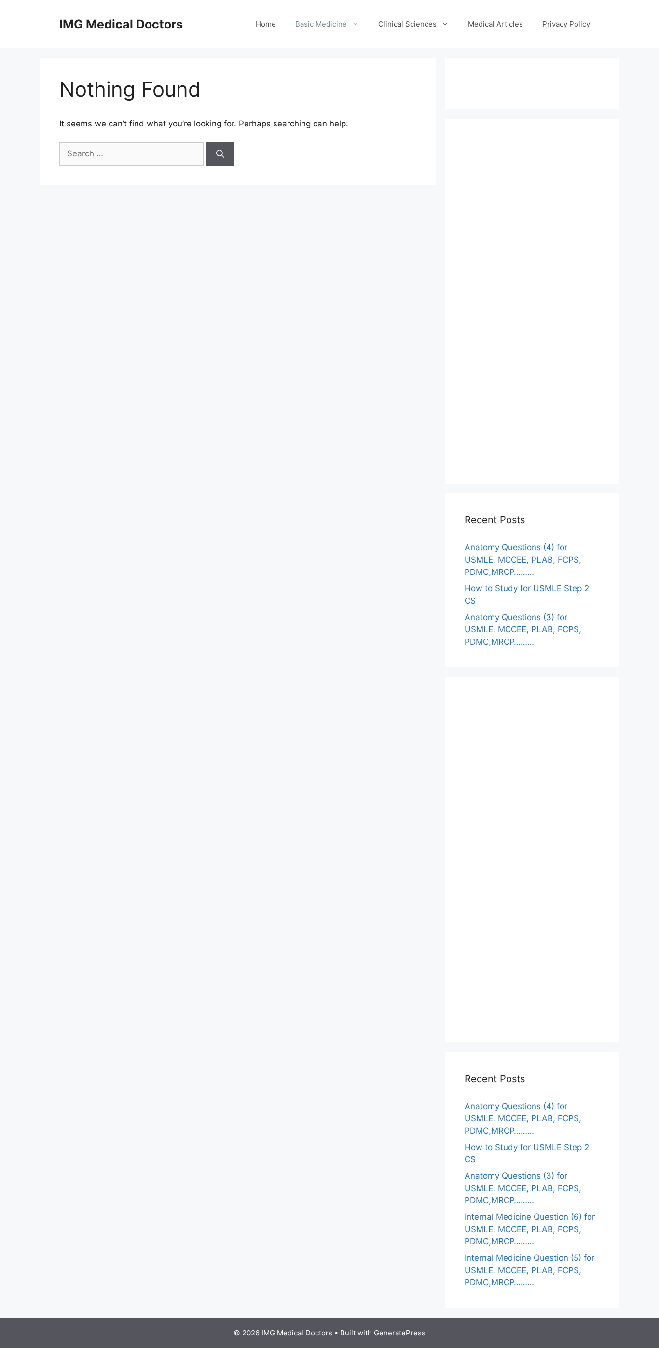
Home (266, 23)
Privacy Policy (566, 23)
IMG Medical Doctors (121, 24)
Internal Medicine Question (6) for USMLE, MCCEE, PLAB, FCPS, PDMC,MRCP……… (530, 1229)
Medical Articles (495, 23)
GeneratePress (400, 1332)
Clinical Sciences (407, 23)
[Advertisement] (532, 307)
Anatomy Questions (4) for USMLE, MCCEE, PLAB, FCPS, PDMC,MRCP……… (523, 559)
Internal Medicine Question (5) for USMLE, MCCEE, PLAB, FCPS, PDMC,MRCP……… (529, 1270)
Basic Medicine (321, 23)
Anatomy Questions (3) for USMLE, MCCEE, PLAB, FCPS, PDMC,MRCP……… (523, 629)
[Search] (220, 154)
